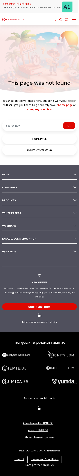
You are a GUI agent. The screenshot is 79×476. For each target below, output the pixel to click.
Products (9, 200)
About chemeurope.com (39, 437)
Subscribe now (39, 307)
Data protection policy (39, 465)
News (6, 174)
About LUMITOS (38, 430)
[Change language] (66, 19)
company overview (39, 109)
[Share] (60, 19)
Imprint (19, 459)
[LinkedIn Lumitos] (39, 408)
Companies (9, 187)
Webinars (9, 226)
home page (65, 105)
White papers (11, 213)
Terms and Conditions (45, 459)
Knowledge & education (19, 238)
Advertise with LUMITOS (38, 423)
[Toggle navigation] (74, 19)
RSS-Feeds (9, 251)
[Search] (54, 19)
